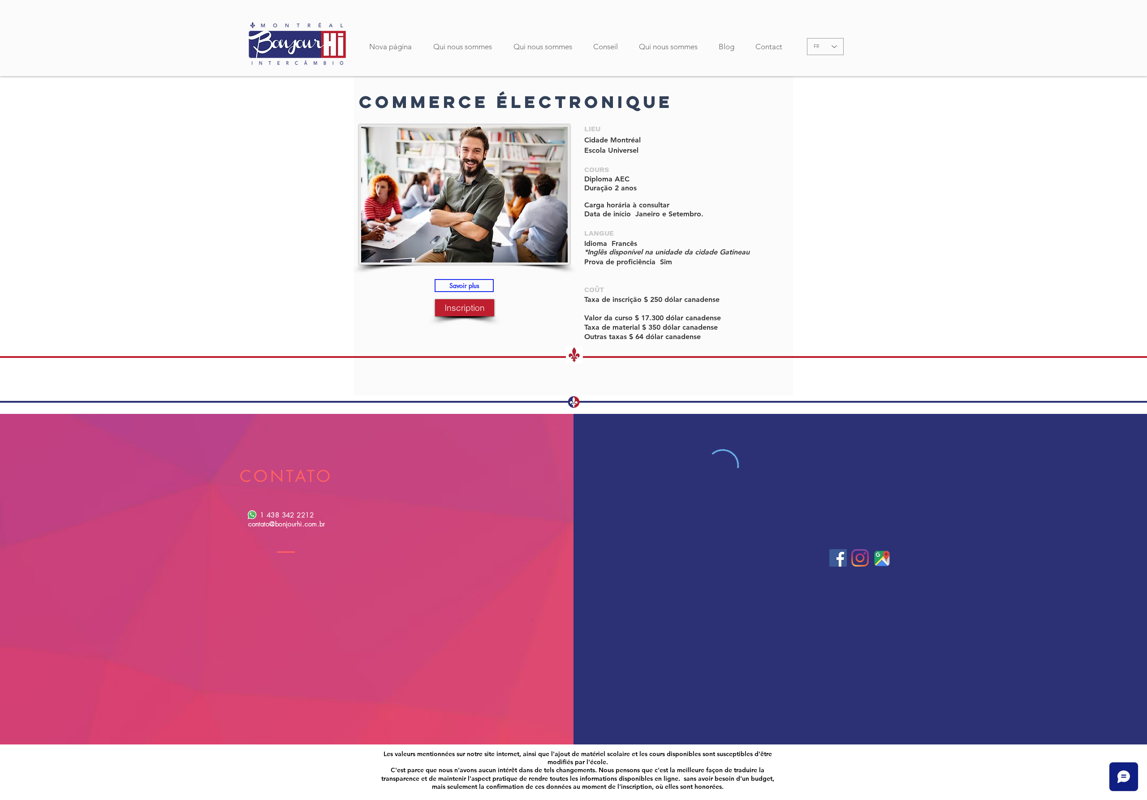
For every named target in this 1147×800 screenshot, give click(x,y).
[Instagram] (860, 558)
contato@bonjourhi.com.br (286, 524)
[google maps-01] (882, 558)
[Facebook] (838, 558)
